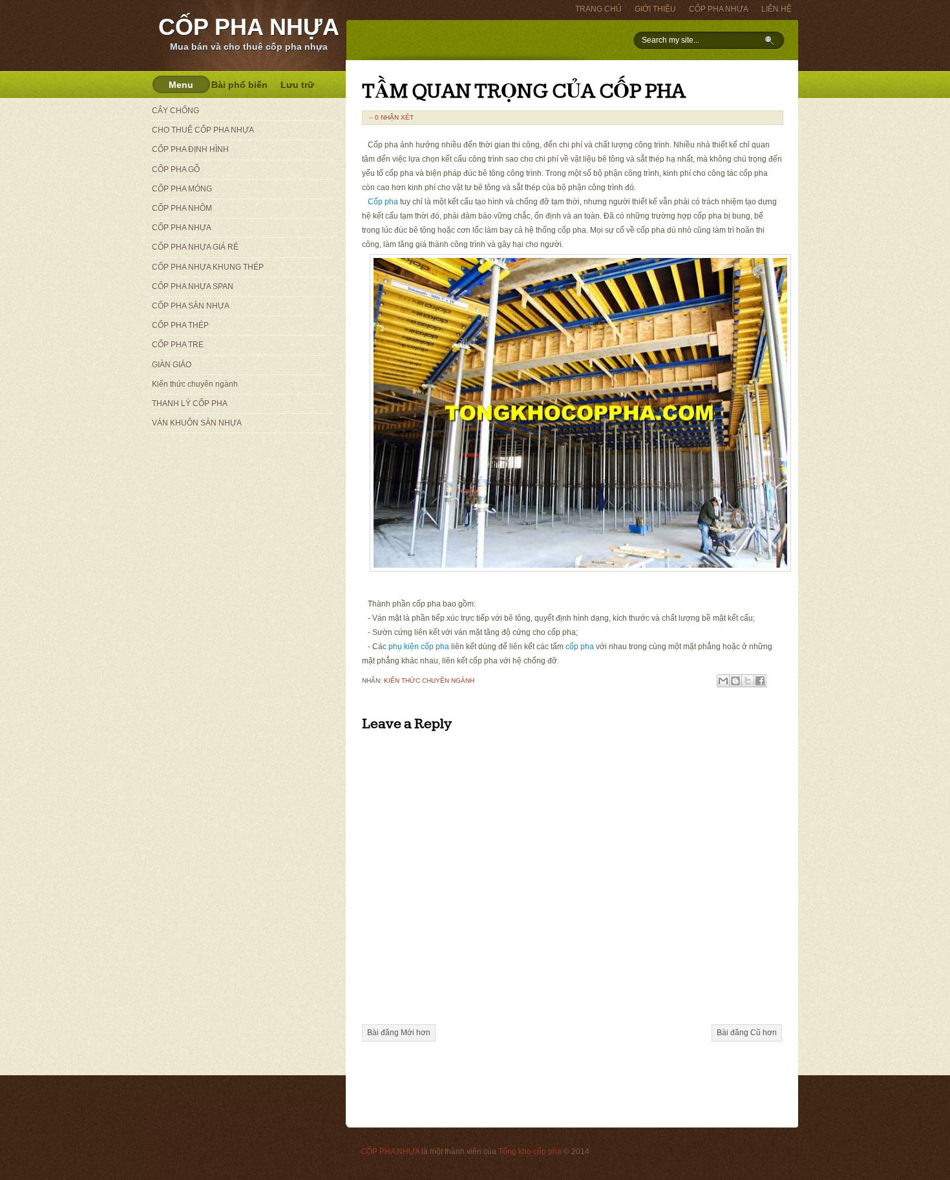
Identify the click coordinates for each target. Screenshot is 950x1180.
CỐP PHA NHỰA (248, 27)
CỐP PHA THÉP (180, 325)
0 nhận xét (394, 117)
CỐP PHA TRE (178, 344)
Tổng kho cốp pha (530, 1151)
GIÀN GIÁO (171, 364)
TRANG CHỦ (598, 9)
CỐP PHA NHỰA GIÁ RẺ (195, 247)
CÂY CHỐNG (175, 110)
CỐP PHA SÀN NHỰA (190, 305)
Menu (181, 85)
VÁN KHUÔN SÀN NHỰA (197, 422)
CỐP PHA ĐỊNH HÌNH (190, 149)
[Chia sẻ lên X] (747, 680)
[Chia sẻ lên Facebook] (760, 680)
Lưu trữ (297, 85)
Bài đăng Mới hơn (398, 1032)
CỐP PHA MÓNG (182, 188)
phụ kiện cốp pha (418, 646)
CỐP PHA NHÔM (182, 208)
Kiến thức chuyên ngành (429, 680)
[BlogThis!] (735, 680)
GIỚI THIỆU (655, 9)
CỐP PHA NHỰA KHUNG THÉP (208, 267)
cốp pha (579, 646)
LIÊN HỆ (776, 9)
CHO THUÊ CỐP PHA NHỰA (203, 129)
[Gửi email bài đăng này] (723, 680)
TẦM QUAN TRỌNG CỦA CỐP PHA (524, 92)
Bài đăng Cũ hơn (747, 1032)
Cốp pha (383, 201)
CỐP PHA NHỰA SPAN (192, 286)
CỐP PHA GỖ (176, 169)
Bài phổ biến (239, 85)
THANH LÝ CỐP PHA (189, 403)
